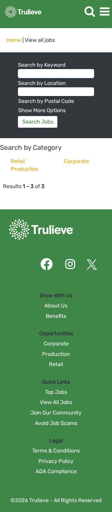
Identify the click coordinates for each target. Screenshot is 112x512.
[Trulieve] (21, 11)
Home (13, 40)
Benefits (56, 316)
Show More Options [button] (42, 110)
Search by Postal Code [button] (46, 101)
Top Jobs (56, 392)
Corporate (76, 161)
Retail (18, 161)
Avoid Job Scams (56, 423)
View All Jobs (56, 402)
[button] (104, 12)
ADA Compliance (56, 471)
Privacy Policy (56, 461)
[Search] (89, 11)
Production (25, 169)
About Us (56, 306)
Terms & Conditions (56, 451)
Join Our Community (56, 413)
